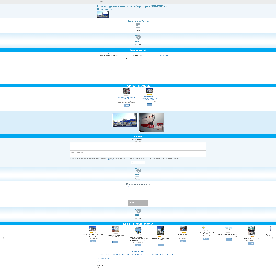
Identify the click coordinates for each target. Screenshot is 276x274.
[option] (138, 238)
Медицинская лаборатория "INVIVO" (126, 98)
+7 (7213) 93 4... (138, 45)
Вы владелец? (135, 254)
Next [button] (272, 238)
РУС (172, 2)
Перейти (127, 105)
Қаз (99, 261)
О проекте (100, 254)
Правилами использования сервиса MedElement (101, 159)
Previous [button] (3, 238)
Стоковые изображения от (104, 258)
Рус (102, 261)
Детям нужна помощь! (158, 254)
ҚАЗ (166, 2)
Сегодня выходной (164, 55)
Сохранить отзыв (138, 163)
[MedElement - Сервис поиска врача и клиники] (100, 2)
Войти (176, 2)
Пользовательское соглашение (112, 254)
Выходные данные (170, 254)
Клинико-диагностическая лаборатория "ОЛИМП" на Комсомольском (149, 98)
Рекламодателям (126, 254)
